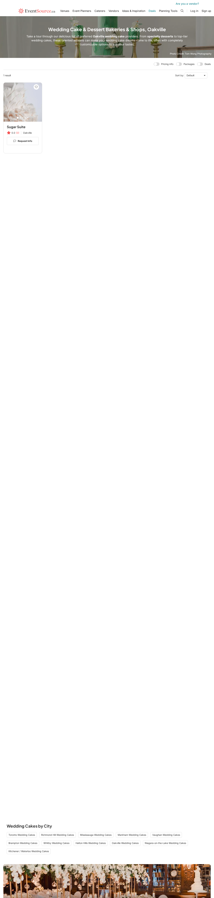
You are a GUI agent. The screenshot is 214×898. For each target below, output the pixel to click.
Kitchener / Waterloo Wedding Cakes (29, 851)
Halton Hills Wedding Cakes (91, 843)
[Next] (38, 102)
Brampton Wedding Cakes (23, 843)
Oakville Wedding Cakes (125, 843)
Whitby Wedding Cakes (56, 843)
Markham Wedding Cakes (132, 834)
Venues (64, 11)
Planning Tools (168, 11)
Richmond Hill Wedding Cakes (57, 834)
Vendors (114, 11)
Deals (152, 11)
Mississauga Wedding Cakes (96, 834)
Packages (189, 64)
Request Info (25, 141)
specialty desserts (160, 36)
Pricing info (167, 64)
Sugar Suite (16, 127)
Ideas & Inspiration (133, 11)
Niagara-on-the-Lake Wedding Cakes (165, 843)
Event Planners (82, 11)
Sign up (206, 11)
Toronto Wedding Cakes (22, 834)
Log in (194, 11)
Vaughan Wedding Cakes (166, 834)
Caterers (99, 11)
